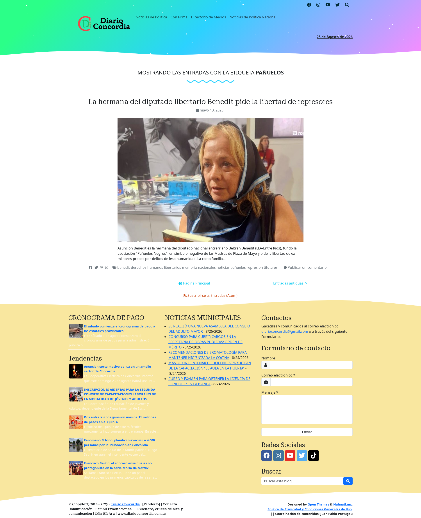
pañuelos (238, 267)
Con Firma (179, 17)
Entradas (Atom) (223, 295)
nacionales (207, 267)
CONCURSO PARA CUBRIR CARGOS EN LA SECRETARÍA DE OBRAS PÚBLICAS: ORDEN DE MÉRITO (205, 342)
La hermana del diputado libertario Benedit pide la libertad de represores (210, 101)
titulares (271, 267)
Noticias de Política (151, 17)
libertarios (173, 267)
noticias (223, 267)
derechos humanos (147, 267)
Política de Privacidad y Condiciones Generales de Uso (310, 509)
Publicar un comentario (307, 267)
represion (255, 267)
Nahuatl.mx (342, 504)
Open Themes (318, 504)
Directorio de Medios (208, 17)
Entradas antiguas (288, 283)
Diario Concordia (125, 504)
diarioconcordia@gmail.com (284, 331)
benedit (124, 267)
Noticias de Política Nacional (253, 17)
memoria (190, 267)
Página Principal (196, 283)
